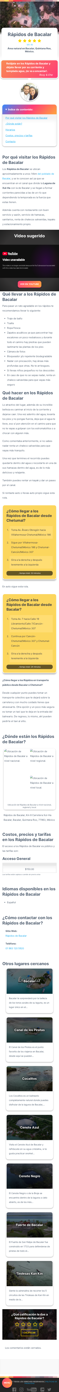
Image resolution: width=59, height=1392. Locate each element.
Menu (7, 1382)
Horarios (10, 129)
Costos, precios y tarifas (19, 135)
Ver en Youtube (29, 284)
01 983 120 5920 (15, 948)
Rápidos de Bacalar (16, 935)
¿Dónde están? (14, 123)
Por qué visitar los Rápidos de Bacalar (27, 117)
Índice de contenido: (20, 109)
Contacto (11, 141)
